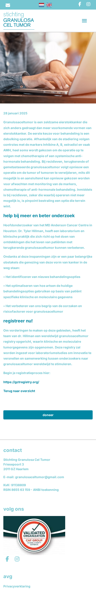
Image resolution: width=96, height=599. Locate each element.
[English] (49, 5)
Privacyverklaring (16, 586)
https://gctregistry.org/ (21, 382)
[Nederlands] (41, 5)
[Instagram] (88, 4)
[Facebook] (79, 4)
